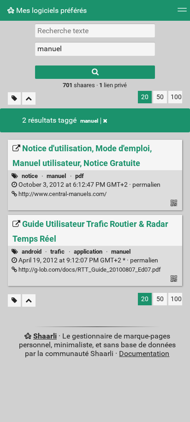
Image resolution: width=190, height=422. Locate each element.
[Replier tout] (29, 98)
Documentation (144, 353)
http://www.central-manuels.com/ (62, 193)
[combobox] (95, 49)
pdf (79, 175)
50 (160, 97)
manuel (89, 121)
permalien (88, 185)
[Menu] (182, 12)
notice (30, 175)
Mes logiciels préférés (50, 10)
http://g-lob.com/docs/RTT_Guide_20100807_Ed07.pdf (89, 269)
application (88, 251)
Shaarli (45, 336)
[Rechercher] (95, 72)
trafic (57, 251)
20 (144, 97)
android (32, 251)
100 (176, 97)
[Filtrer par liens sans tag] (14, 98)
